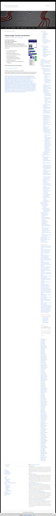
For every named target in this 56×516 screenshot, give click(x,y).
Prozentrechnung (46, 183)
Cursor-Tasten (17, 78)
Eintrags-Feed (7, 471)
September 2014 (43, 404)
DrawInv (34, 78)
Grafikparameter (7, 81)
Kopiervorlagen (17, 76)
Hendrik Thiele (45, 318)
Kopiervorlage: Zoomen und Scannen (17, 35)
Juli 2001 (42, 444)
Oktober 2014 (43, 403)
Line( (15, 83)
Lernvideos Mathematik (46, 154)
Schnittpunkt (23, 85)
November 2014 (43, 402)
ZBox (25, 89)
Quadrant (22, 84)
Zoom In (33, 89)
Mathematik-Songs (24, 27)
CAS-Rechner (44, 215)
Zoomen (28, 90)
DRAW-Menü (29, 78)
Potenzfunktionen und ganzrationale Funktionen (48, 138)
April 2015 (42, 396)
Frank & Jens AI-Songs (47, 40)
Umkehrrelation (16, 87)
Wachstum (46, 151)
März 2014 (42, 411)
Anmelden (6, 470)
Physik (7, 488)
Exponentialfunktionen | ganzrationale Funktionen (47, 168)
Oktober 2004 (43, 439)
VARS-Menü (28, 87)
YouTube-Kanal (45, 39)
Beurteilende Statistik (47, 160)
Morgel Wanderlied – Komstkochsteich (35, 483)
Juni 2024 (42, 344)
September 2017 (43, 367)
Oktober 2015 (43, 390)
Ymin (22, 89)
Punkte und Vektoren (46, 112)
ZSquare (19, 91)
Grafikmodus (29, 80)
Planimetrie (45, 179)
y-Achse (29, 88)
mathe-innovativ (24, 83)
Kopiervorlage (7, 83)
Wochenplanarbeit (44, 241)
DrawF (32, 78)
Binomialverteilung (46, 162)
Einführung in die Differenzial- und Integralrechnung (47, 88)
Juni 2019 (42, 350)
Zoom (31, 89)
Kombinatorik (47, 79)
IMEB (18, 27)
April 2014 (42, 410)
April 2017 (42, 372)
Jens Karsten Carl (27, 82)
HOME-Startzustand (13, 82)
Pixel (10, 84)
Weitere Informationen (28, 515)
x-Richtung (16, 88)
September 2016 (43, 379)
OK (33, 515)
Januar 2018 (43, 364)
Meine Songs (43, 202)
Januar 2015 (43, 400)
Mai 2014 (42, 409)
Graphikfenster (32, 81)
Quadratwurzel (45, 187)
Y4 (17, 89)
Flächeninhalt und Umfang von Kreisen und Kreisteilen (48, 94)
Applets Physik (44, 204)
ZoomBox (19, 90)
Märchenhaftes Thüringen (34, 464)
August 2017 (43, 368)
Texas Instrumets (28, 86)
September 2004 (43, 440)
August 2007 (43, 430)
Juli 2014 (42, 407)
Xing (44, 38)
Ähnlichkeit (45, 159)
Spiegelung (9, 86)
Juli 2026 (42, 340)
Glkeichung (11, 80)
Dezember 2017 (43, 365)
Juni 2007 (42, 431)
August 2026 (43, 339)
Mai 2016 (42, 383)
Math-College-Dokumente (46, 225)
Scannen (14, 85)
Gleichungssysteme (46, 171)
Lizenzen (33, 27)
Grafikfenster (25, 80)
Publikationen (13, 27)
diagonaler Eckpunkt (23, 78)
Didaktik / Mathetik (45, 217)
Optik (44, 207)
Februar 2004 (43, 443)
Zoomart (16, 90)
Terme (24, 86)
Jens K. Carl (22, 82)
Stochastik (45, 193)
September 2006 (43, 432)
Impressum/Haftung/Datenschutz (41, 27)
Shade (30, 85)
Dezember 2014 (43, 401)
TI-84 (7, 87)
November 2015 (43, 389)
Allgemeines (8, 485)
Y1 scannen (12, 89)
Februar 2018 (43, 362)
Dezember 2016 (43, 375)
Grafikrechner (12, 76)
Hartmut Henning (7, 82)
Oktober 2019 (43, 346)
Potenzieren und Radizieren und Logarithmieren (48, 142)
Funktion (32, 79)
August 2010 (43, 426)
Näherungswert (7, 84)
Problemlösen (45, 182)
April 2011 (42, 424)
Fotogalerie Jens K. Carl (47, 54)
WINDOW (34, 87)
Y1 (9, 89)
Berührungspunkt (13, 77)
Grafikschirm (17, 81)
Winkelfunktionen (46, 201)
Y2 (14, 89)
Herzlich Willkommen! (44, 257)
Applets (7, 480)
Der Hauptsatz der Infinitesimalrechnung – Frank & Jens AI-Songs (46, 279)
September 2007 (43, 429)
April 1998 (42, 458)
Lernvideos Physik (45, 208)
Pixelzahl (13, 84)
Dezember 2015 (43, 388)
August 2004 (43, 441)
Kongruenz (45, 172)
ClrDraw (11, 78)
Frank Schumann (11, 6)
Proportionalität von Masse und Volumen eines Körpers (46, 210)
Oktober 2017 (43, 366)
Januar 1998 (43, 460)
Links (29, 27)
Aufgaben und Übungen (45, 61)
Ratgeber (7, 489)
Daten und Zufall (46, 73)
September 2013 (43, 418)
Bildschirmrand (19, 77)
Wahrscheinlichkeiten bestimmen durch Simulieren (48, 81)
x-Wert (19, 88)
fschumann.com (24, 79)
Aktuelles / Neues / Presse (45, 60)
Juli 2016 (42, 381)
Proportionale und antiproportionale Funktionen (48, 145)
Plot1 (16, 84)
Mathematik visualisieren (45, 65)
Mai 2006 (42, 433)
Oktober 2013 (43, 417)
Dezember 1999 (43, 452)
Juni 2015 (42, 394)
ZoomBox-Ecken (24, 90)
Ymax (20, 89)
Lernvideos (8, 481)
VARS (25, 87)
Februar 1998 (43, 459)
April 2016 (42, 384)
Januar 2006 (43, 436)
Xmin (23, 88)
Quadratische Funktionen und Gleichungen (47, 149)
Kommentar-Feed (8, 472)
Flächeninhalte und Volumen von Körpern (48, 102)
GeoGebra (44, 220)
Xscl (27, 88)
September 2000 (43, 447)
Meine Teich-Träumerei (32, 474)
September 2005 (43, 437)
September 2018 (43, 359)
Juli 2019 (42, 348)
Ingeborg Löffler (45, 319)
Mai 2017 (42, 370)
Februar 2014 (43, 412)
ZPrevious (15, 91)
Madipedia (44, 35)
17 (41, 332)
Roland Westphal (46, 322)
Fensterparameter (7, 79)
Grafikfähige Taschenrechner (18, 80)
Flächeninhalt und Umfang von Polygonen (48, 99)
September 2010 (43, 425)
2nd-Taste (32, 76)
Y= (18, 89)
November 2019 (43, 345)
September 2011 (43, 423)
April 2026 (42, 343)
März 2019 (42, 353)
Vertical (31, 87)
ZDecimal (28, 89)
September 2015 (43, 391)
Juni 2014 (42, 408)
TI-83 (32, 86)
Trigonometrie (45, 196)
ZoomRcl (9, 91)
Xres (25, 88)
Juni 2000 (42, 448)
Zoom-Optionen (12, 90)
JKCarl (32, 82)
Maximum (28, 83)
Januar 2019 (43, 355)
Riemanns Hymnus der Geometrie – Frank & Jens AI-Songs (45, 253)
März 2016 (42, 386)
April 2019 (42, 352)
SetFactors (27, 85)
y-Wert (8, 89)
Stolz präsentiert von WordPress (28, 512)
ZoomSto (12, 91)
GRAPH (20, 81)
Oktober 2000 (43, 446)
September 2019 (43, 347)
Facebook (44, 32)
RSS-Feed (44, 37)
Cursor (14, 78)
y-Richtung (33, 88)
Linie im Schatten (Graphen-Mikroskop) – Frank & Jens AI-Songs (46, 260)
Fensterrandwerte (13, 79)
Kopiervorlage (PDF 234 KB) (12, 68)
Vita (9, 27)
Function (29, 79)
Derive (43, 216)
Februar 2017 (43, 373)
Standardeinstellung (15, 86)
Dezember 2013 (43, 415)
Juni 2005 (42, 438)
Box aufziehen (24, 77)
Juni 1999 (42, 454)
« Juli (43, 335)
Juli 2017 (42, 369)
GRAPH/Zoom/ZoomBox (26, 81)
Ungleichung (21, 87)
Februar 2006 (43, 434)
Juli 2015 (42, 393)
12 (44, 331)
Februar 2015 (43, 398)
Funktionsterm (7, 80)
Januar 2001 (43, 445)
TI (31, 86)
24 (41, 333)
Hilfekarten (44, 223)
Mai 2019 (42, 351)
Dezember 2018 (43, 357)
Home (42, 64)
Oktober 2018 (43, 358)
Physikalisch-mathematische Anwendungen (46, 108)
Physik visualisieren (44, 203)
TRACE (13, 87)
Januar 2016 (43, 387)
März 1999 (42, 455)
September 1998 (43, 457)
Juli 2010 (42, 427)
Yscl (23, 89)
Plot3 (19, 84)
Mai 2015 (42, 395)
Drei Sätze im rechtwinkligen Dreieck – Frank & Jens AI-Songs (46, 300)
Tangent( (19, 86)
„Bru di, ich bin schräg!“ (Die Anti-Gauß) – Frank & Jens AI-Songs (46, 273)
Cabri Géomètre (44, 214)
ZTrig (25, 91)
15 (48, 331)
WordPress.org (7, 474)
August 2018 (43, 360)
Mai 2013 (42, 422)
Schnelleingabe (18, 85)
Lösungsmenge (19, 83)
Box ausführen (29, 77)
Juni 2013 (42, 420)
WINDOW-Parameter (8, 88)
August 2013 (43, 419)
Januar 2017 (43, 374)
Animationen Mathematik (46, 66)
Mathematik (8, 487)
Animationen (8, 479)
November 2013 (43, 416)
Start (6, 27)
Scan (12, 85)
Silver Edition (34, 85)
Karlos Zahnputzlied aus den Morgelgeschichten (37, 491)
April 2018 (42, 361)
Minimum (35, 83)
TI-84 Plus (9, 87)
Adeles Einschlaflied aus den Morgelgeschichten (37, 499)
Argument (9, 77)
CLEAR (8, 78)
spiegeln (6, 86)
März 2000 (42, 451)
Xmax (21, 88)
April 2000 (42, 450)
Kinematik (45, 205)
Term (22, 86)
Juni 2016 (42, 382)
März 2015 (42, 397)
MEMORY (31, 83)
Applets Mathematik (45, 68)
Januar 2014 (43, 414)
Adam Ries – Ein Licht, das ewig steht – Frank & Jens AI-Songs (46, 292)
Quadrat (25, 84)
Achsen (6, 77)
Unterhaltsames (8, 490)
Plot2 (17, 84)
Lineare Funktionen (48, 132)
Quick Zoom (28, 84)
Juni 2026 (42, 341)
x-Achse (13, 88)
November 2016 (43, 376)
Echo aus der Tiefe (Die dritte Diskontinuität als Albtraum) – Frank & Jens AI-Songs (46, 311)
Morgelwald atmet (32, 465)
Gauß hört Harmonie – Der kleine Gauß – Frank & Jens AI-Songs (45, 270)
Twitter (44, 36)
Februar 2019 (43, 354)
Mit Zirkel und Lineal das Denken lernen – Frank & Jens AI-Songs (46, 247)
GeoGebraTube (45, 33)
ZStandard (22, 91)
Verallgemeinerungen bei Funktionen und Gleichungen (47, 130)
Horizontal (18, 82)
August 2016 (43, 380)
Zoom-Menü (8, 90)
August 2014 (43, 405)
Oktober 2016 (43, 377)
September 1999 (43, 453)
